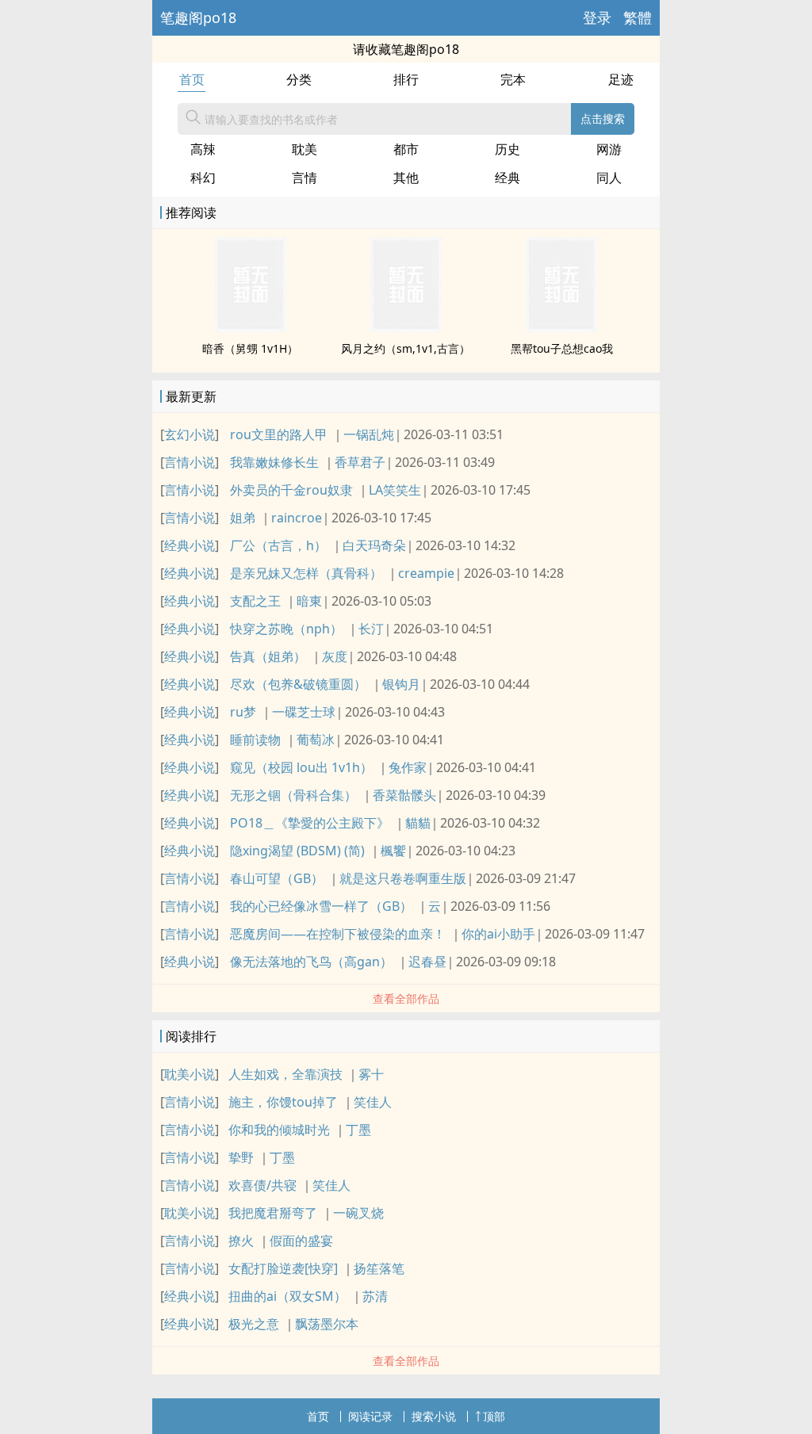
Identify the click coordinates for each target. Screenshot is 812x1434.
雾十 (371, 1074)
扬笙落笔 (379, 1268)
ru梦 (243, 712)
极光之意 (253, 1324)
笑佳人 (373, 1102)
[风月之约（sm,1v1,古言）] (406, 327)
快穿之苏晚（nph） (286, 628)
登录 (597, 17)
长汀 (371, 628)
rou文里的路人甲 (278, 434)
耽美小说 (189, 1074)
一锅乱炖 (368, 434)
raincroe (296, 517)
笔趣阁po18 (198, 17)
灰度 (334, 656)
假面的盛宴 (301, 1240)
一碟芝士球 (303, 712)
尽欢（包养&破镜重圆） (298, 684)
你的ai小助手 (498, 934)
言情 (304, 177)
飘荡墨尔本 (326, 1324)
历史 (507, 149)
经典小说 (189, 545)
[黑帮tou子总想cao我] (561, 327)
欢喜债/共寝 (262, 1185)
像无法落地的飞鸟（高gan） (311, 961)
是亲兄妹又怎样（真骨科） (306, 573)
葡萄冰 (316, 739)
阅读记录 (370, 1416)
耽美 (304, 149)
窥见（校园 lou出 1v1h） (301, 767)
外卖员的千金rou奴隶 (291, 490)
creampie (426, 573)
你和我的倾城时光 (279, 1129)
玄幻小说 (189, 434)
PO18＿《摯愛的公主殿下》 (309, 823)
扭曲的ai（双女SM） (287, 1296)
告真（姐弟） (268, 656)
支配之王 (255, 601)
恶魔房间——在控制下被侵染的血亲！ (338, 934)
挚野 (241, 1157)
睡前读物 (255, 739)
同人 (609, 177)
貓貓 (418, 823)
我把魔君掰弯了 (272, 1213)
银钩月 (401, 684)
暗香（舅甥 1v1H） (250, 348)
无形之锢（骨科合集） (293, 795)
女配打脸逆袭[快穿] (283, 1268)
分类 (299, 79)
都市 (406, 149)
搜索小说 (434, 1416)
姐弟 (242, 517)
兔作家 (408, 767)
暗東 (309, 601)
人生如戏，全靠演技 (285, 1074)
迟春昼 (427, 961)
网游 (609, 149)
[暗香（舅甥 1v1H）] (250, 327)
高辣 (203, 149)
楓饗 (393, 850)
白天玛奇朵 (374, 545)
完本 (513, 79)
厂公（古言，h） (278, 545)
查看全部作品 (406, 998)
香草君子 (360, 462)
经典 (507, 177)
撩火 (241, 1240)
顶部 (494, 1416)
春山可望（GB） (277, 878)
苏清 (375, 1296)
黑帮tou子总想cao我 (562, 348)
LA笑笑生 (395, 490)
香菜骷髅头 (404, 795)
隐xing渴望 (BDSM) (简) (297, 850)
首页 (192, 79)
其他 (406, 177)
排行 (406, 79)
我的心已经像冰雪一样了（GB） (321, 906)
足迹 (621, 79)
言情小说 (189, 462)
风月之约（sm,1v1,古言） (405, 348)
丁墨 (358, 1129)
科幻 (203, 177)
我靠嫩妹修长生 (274, 462)
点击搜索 (602, 118)
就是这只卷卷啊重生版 (402, 878)
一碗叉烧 (358, 1213)
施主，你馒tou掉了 (283, 1102)
